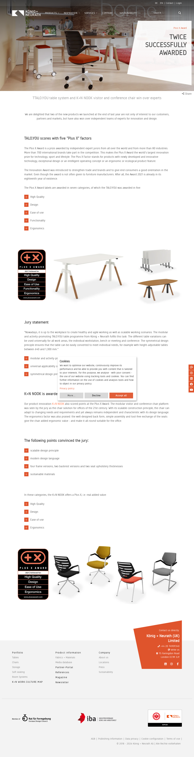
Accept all (121, 395)
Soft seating (18, 672)
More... (71, 395)
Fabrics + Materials (65, 657)
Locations (104, 662)
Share (188, 93)
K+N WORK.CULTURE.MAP (27, 681)
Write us (175, 649)
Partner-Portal (64, 667)
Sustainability (106, 672)
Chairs (15, 662)
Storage (16, 667)
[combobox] (165, 12)
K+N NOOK (58, 403)
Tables (15, 657)
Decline (96, 395)
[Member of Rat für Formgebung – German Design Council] (31, 718)
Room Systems (20, 676)
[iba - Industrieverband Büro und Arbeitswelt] (97, 718)
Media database (63, 662)
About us (103, 657)
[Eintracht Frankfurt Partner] (165, 718)
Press (102, 667)
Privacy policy (67, 388)
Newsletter (62, 682)
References (62, 672)
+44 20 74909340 (170, 646)
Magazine (61, 677)
